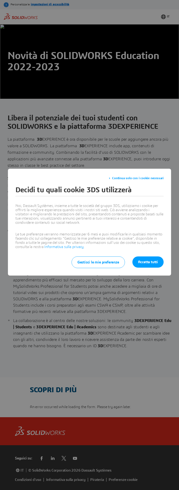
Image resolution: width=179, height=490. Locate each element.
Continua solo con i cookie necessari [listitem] (138, 178)
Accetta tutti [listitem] (148, 262)
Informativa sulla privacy (64, 247)
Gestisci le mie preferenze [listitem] (98, 262)
